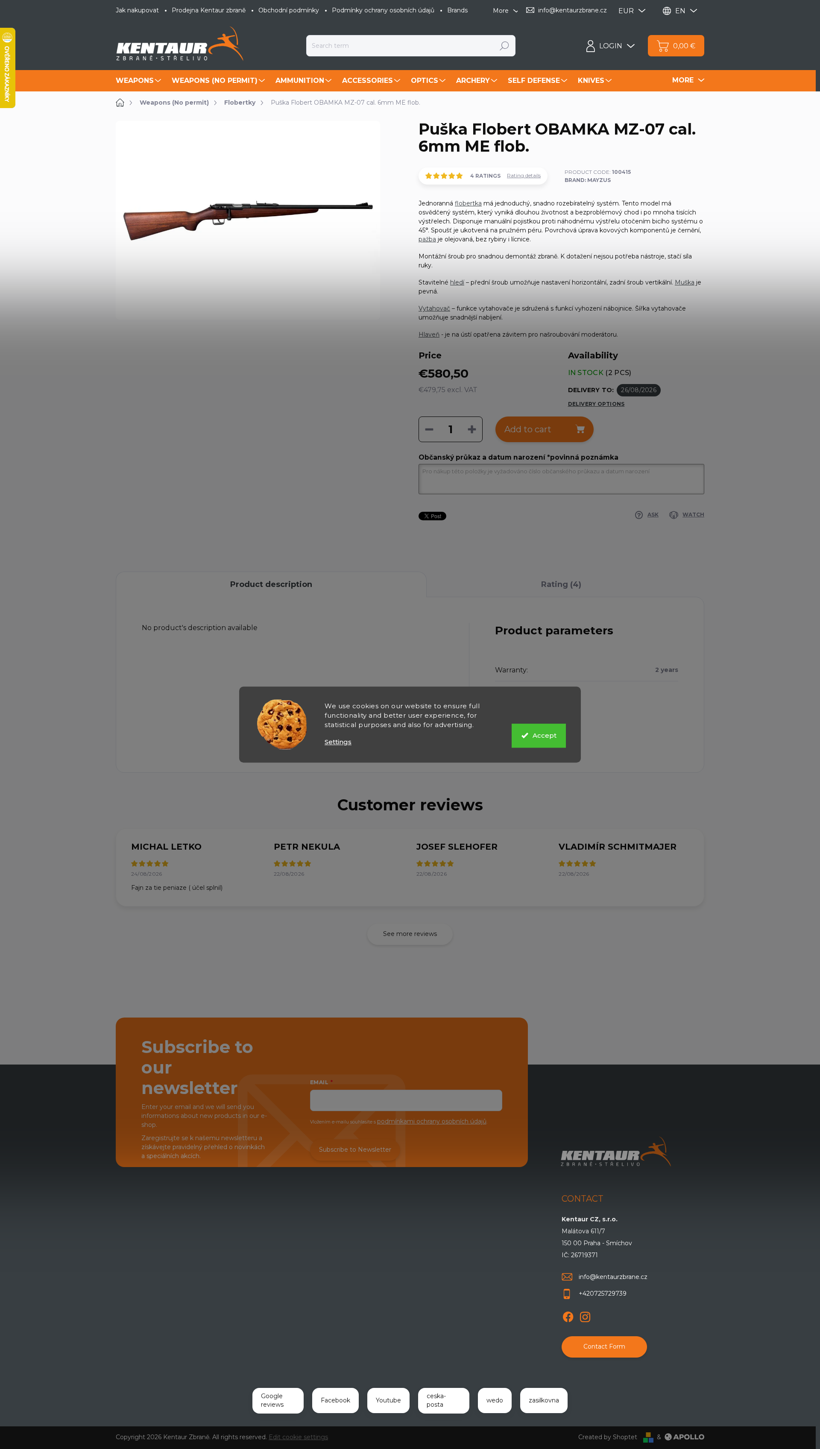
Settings (338, 742)
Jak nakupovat (137, 10)
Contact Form (604, 1346)
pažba (427, 239)
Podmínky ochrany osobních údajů (383, 10)
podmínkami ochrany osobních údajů (431, 1121)
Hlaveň (429, 334)
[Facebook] (568, 1315)
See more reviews (410, 934)
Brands (457, 10)
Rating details (524, 175)
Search (504, 46)
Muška (684, 282)
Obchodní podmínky (288, 10)
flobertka (468, 203)
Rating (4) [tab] (561, 584)
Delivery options (596, 404)
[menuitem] (139, 80)
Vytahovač (434, 308)
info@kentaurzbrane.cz (613, 1277)
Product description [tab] (271, 584)
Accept (544, 735)
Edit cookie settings (298, 1437)
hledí (457, 282)
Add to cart (527, 429)
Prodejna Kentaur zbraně (209, 10)
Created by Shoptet (607, 1437)
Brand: (588, 180)
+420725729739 (603, 1293)
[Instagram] (585, 1315)
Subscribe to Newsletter (355, 1149)
